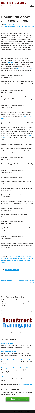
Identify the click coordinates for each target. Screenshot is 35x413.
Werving (31, 26)
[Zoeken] (32, 312)
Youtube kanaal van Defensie (24, 68)
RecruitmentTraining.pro (26, 384)
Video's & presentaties (23, 26)
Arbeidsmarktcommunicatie (8, 26)
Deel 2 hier (10, 62)
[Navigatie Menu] (32, 5)
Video (16, 269)
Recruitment (9, 269)
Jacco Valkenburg (9, 24)
